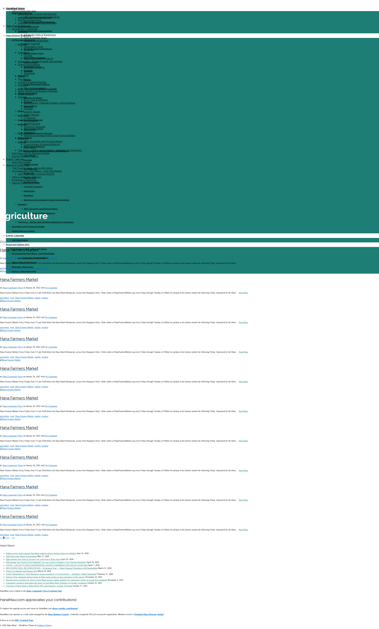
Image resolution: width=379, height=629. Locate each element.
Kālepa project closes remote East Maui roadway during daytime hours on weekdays (41, 553)
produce (45, 268)
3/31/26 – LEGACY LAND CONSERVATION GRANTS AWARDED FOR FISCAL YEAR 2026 (47, 565)
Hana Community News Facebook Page (44, 591)
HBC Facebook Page (24, 620)
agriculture (4, 268)
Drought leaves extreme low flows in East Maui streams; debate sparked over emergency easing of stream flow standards (56, 580)
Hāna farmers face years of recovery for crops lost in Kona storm (33, 559)
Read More (243, 263)
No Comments (51, 258)
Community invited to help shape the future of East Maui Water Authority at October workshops (46, 583)
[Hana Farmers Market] (10, 241)
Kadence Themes (44, 625)
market (37, 268)
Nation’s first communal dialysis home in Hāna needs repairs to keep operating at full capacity (45, 577)
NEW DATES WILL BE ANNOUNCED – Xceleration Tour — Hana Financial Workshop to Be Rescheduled (52, 568)
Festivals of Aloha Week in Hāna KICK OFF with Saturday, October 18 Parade (39, 586)
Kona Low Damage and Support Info (21, 571)
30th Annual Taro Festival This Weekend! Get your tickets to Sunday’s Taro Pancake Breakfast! (46, 562)
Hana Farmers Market (24, 268)
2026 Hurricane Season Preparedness (21, 556)
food (12, 268)
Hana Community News (13, 258)
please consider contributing (64, 608)
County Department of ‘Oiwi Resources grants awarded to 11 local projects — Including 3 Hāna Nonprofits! (51, 574)
